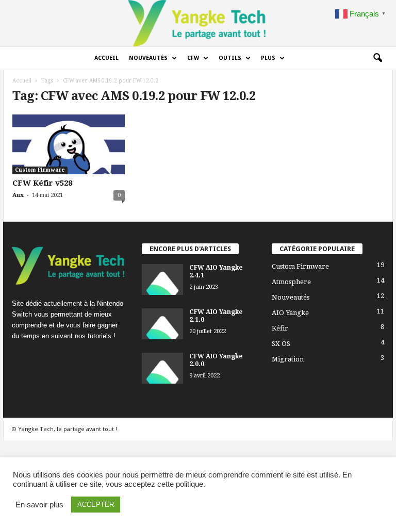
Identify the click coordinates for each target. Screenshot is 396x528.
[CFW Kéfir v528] (68, 144)
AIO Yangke (290, 313)
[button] (377, 58)
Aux (18, 195)
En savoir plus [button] (39, 505)
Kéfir (280, 328)
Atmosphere (291, 282)
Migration (288, 359)
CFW (193, 58)
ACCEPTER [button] (95, 504)
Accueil (106, 58)
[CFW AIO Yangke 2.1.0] (162, 323)
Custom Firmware (40, 170)
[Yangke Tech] (198, 23)
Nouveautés (148, 58)
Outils (230, 58)
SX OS (281, 344)
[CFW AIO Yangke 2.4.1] (162, 279)
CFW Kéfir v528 (42, 183)
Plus (268, 58)
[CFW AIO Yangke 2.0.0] (162, 368)
